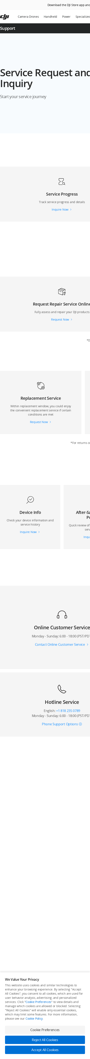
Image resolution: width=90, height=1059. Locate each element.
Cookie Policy (34, 1018)
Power (66, 17)
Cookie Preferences (38, 1002)
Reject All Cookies (45, 1040)
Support (7, 28)
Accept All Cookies (45, 1050)
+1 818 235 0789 (68, 710)
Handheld (50, 17)
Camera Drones (28, 17)
